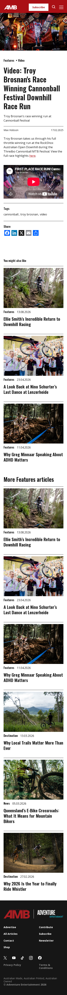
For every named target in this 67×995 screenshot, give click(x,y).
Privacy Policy (12, 965)
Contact (9, 940)
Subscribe (38, 7)
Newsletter (46, 940)
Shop (7, 947)
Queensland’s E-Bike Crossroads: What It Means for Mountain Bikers (31, 815)
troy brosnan (29, 214)
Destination (11, 735)
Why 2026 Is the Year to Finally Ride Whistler (30, 886)
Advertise (10, 927)
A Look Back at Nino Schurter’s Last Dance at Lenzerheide (30, 389)
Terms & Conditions (46, 966)
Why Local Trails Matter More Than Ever (33, 745)
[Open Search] (53, 7)
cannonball (11, 214)
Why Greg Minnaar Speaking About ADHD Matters (33, 457)
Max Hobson (11, 130)
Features (9, 60)
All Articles (11, 933)
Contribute (46, 927)
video (43, 214)
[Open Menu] (61, 7)
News (7, 803)
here (32, 156)
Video (21, 60)
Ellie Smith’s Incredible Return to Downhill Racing (32, 321)
